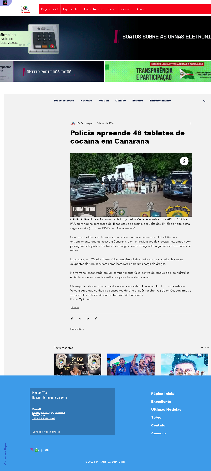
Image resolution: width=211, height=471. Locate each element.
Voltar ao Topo (5, 454)
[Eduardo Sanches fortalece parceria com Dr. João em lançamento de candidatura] (185, 367)
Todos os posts (64, 100)
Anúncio (158, 433)
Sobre (156, 417)
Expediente (161, 401)
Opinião (120, 100)
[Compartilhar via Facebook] (71, 318)
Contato (158, 425)
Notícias (86, 100)
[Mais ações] (190, 123)
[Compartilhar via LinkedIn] (88, 318)
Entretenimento (160, 100)
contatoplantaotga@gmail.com (48, 412)
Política (103, 100)
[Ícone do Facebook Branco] (42, 450)
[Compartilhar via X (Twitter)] (79, 318)
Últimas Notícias (166, 409)
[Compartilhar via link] (96, 318)
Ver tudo (204, 347)
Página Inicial (163, 393)
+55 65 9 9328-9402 (43, 418)
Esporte (137, 100)
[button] (204, 100)
